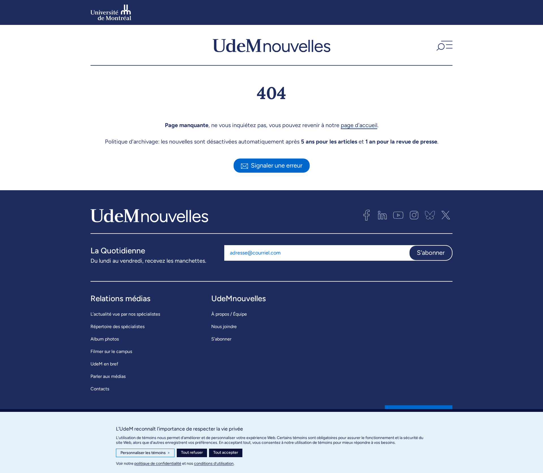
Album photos (104, 339)
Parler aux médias (108, 376)
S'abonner (431, 252)
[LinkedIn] (382, 215)
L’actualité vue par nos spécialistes (125, 314)
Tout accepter (225, 452)
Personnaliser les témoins (145, 452)
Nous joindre (224, 326)
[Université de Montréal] (110, 12)
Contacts (99, 388)
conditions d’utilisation (214, 463)
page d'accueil (359, 125)
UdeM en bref (104, 364)
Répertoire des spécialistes (117, 326)
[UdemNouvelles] (271, 45)
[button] (444, 45)
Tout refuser (192, 452)
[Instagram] (414, 215)
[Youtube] (398, 215)
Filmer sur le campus (111, 351)
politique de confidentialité (157, 463)
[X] (446, 215)
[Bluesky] (430, 215)
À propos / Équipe (229, 314)
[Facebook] (366, 215)
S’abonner (221, 339)
